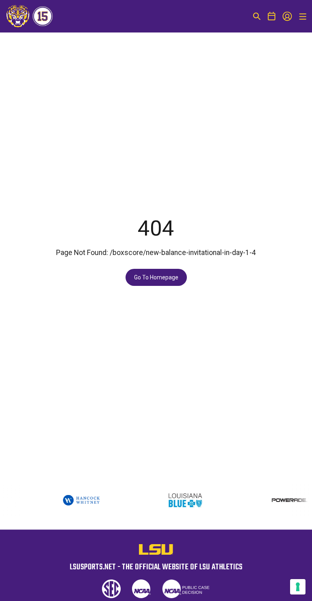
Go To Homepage (156, 277)
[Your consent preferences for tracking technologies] (298, 587)
